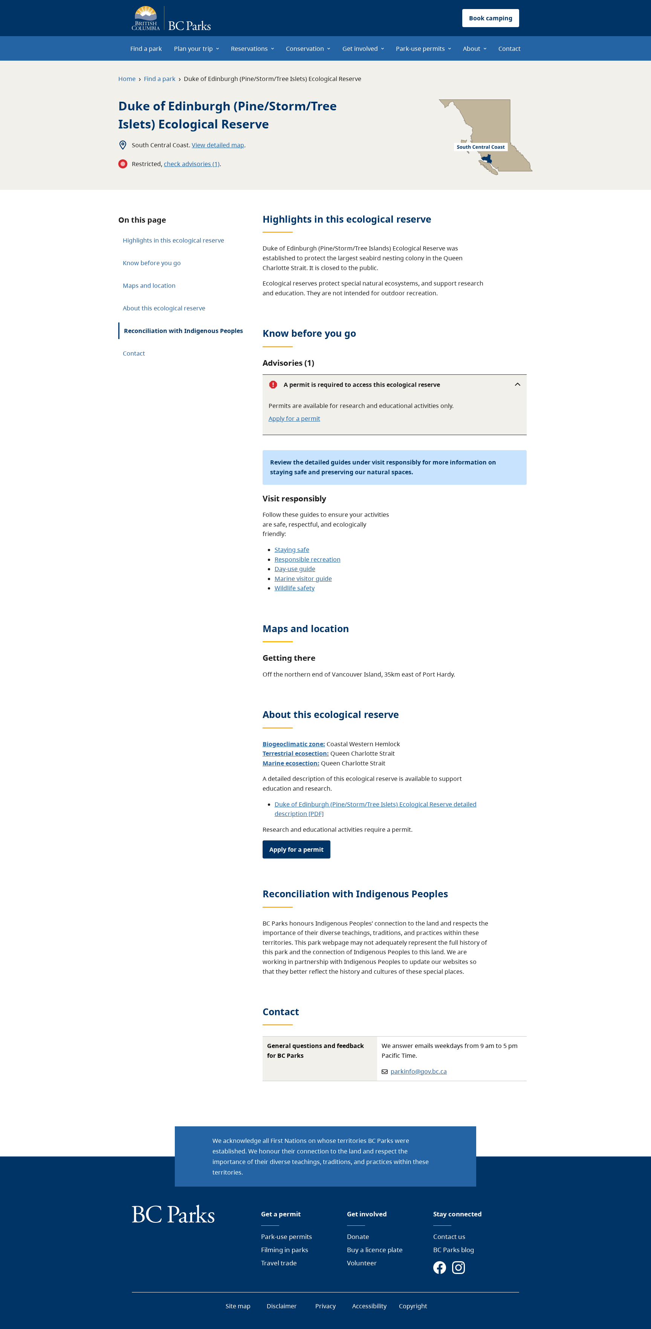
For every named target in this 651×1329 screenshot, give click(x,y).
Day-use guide (295, 569)
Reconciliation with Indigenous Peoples (183, 331)
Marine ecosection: (291, 763)
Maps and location (149, 285)
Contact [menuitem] (509, 48)
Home (127, 79)
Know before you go (152, 263)
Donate (358, 1236)
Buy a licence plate (375, 1249)
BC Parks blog (453, 1249)
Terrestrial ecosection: (296, 753)
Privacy (325, 1306)
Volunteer (362, 1263)
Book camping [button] (490, 18)
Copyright (413, 1306)
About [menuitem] (471, 48)
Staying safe (292, 549)
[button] (395, 384)
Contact (134, 353)
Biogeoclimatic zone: (294, 744)
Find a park (160, 79)
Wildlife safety (295, 588)
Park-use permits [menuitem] (420, 48)
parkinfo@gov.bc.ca (419, 1071)
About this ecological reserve (164, 308)
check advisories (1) (192, 164)
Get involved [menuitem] (360, 48)
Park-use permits (286, 1236)
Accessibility (369, 1306)
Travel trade (279, 1263)
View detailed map (218, 145)
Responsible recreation (308, 559)
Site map (238, 1306)
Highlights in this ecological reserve (173, 240)
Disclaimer (282, 1306)
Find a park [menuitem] (146, 48)
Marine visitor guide (303, 578)
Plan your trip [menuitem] (193, 48)
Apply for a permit (294, 418)
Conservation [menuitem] (305, 48)
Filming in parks (284, 1249)
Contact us (449, 1236)
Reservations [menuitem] (249, 48)
